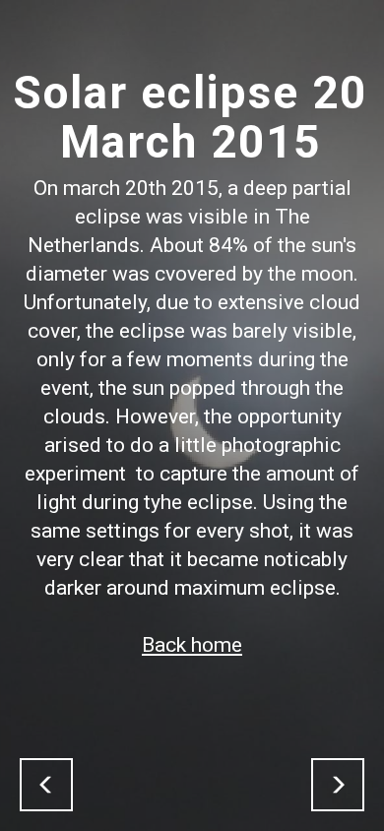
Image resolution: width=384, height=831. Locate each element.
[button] (46, 784)
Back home (192, 645)
